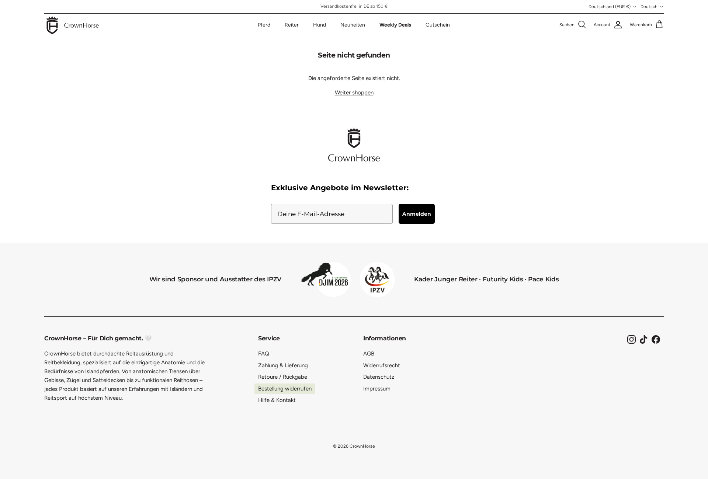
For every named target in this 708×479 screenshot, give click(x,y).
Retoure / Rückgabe (282, 377)
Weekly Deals (395, 25)
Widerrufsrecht (381, 365)
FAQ (263, 353)
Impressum (377, 388)
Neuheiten (352, 25)
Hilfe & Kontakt (277, 400)
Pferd (264, 25)
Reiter (292, 25)
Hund (319, 25)
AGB (368, 353)
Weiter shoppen (354, 92)
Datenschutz (378, 377)
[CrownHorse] (73, 25)
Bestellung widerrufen (285, 388)
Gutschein (438, 25)
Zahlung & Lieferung (283, 365)
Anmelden (416, 214)
